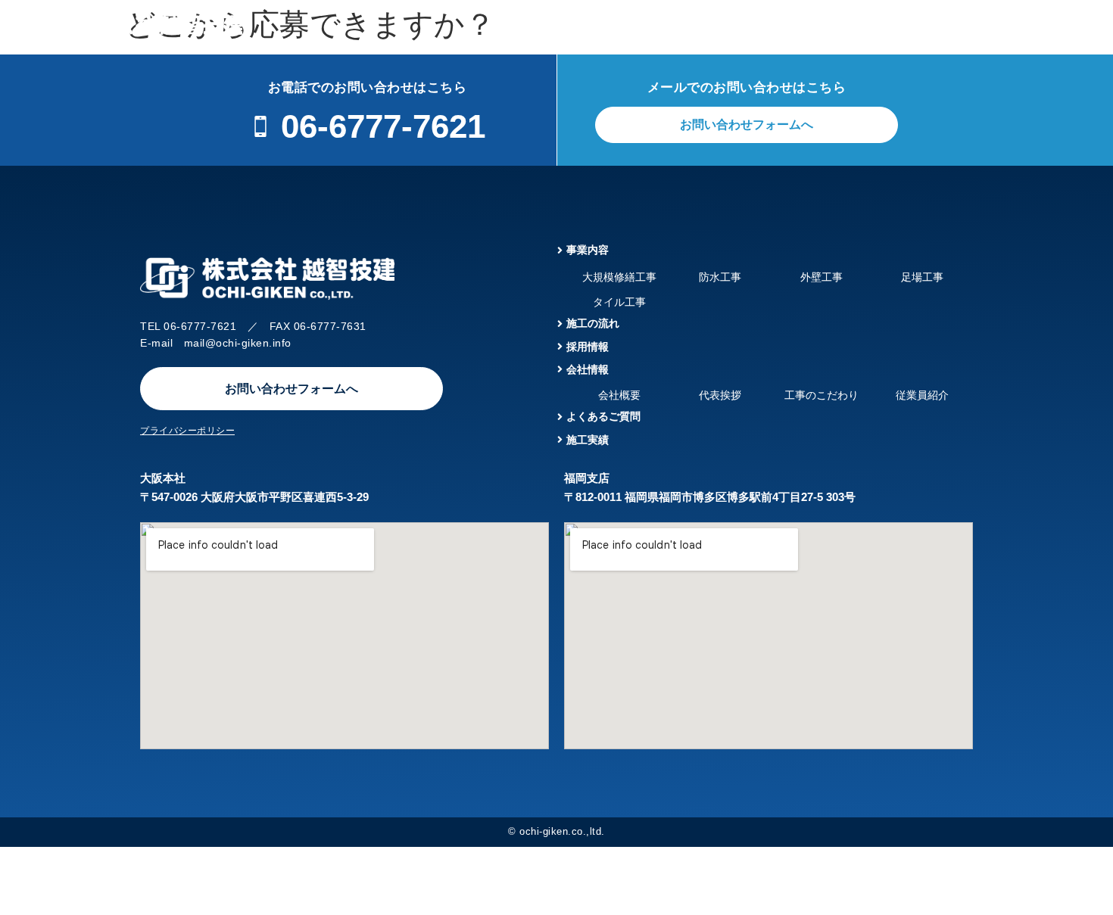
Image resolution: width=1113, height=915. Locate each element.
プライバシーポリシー (187, 430)
